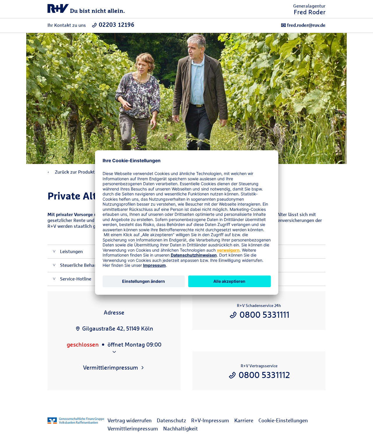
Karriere (243, 420)
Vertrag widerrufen (130, 420)
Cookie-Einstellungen (283, 420)
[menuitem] (132, 420)
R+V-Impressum (210, 420)
